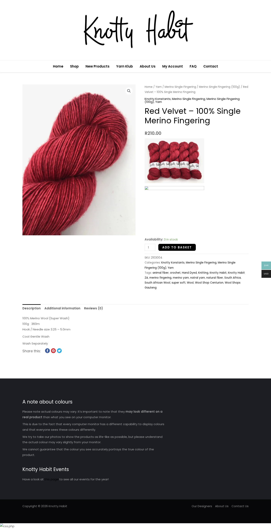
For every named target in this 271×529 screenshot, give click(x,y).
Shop (74, 66)
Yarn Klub (124, 66)
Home (58, 66)
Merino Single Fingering (180, 87)
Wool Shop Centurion (209, 283)
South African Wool (157, 283)
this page (51, 479)
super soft (178, 283)
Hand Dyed (189, 273)
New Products (98, 66)
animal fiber (161, 273)
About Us (148, 66)
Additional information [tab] (62, 308)
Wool (190, 283)
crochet (175, 273)
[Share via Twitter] (59, 350)
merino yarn (181, 278)
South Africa (232, 278)
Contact (210, 66)
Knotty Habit (218, 273)
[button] (247, 66)
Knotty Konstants (158, 99)
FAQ (193, 66)
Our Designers (202, 506)
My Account (172, 66)
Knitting (203, 273)
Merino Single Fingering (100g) (219, 87)
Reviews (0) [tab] (93, 308)
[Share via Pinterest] (53, 350)
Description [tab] (31, 308)
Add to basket (177, 247)
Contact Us (240, 506)
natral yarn (197, 278)
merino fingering (160, 278)
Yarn (159, 87)
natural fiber (214, 278)
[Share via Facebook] (47, 350)
